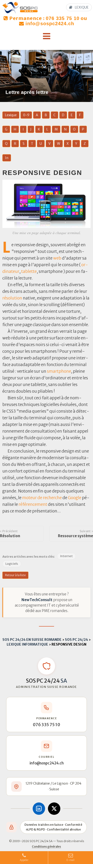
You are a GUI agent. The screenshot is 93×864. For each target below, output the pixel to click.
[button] (46, 36)
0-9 (26, 115)
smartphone (59, 371)
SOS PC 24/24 (76, 639)
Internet (66, 556)
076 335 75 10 (62, 18)
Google (74, 497)
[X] (54, 808)
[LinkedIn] (39, 808)
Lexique (11, 115)
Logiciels (11, 564)
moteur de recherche (42, 497)
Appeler (24, 860)
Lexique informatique (27, 644)
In (6, 158)
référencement (33, 504)
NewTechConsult (36, 600)
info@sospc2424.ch (50, 23)
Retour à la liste (15, 575)
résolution (12, 298)
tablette (29, 271)
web (57, 258)
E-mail (71, 860)
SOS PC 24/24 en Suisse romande (32, 639)
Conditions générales (46, 846)
